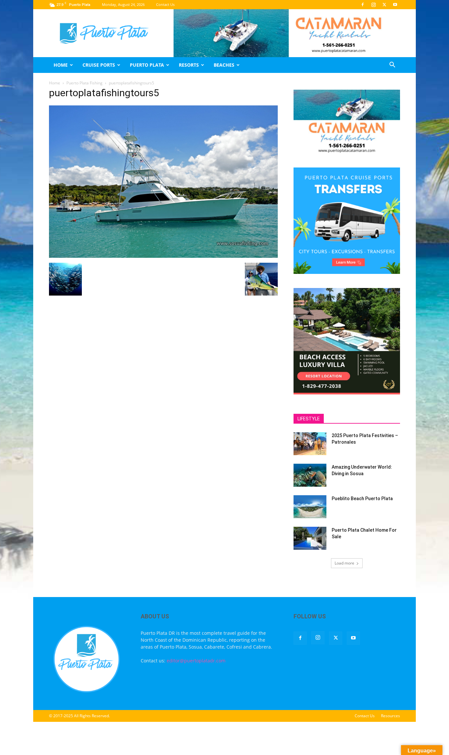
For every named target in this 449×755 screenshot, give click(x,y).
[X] (384, 4)
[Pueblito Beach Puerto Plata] (310, 506)
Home (61, 65)
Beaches (224, 65)
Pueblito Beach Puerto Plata (362, 498)
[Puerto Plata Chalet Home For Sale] (310, 538)
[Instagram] (373, 4)
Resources (390, 716)
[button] (392, 65)
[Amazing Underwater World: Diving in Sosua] (310, 475)
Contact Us (165, 4)
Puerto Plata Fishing (84, 83)
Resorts (189, 65)
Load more (344, 563)
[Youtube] (395, 4)
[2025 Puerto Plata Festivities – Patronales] (310, 443)
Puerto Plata (147, 65)
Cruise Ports (99, 65)
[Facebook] (362, 4)
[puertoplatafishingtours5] (163, 256)
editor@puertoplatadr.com (196, 660)
